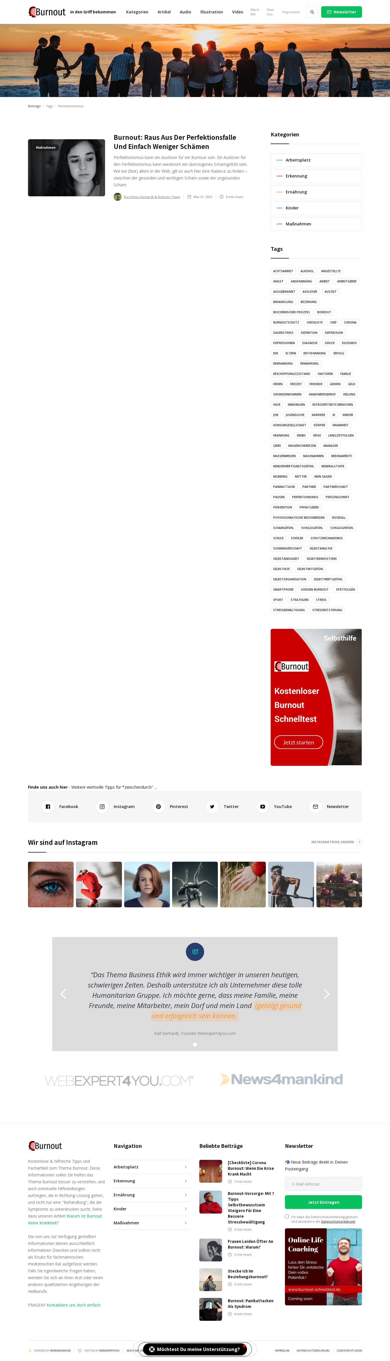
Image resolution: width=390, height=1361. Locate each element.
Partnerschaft (335, 487)
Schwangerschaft (287, 548)
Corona (350, 322)
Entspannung (314, 353)
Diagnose (309, 343)
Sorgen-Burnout (315, 589)
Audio (185, 12)
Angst (278, 281)
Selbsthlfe (281, 569)
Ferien (278, 384)
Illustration (211, 12)
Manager (330, 446)
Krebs (301, 435)
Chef (333, 322)
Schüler (297, 538)
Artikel (164, 12)
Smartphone (283, 589)
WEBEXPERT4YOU (109, 1350)
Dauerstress (283, 333)
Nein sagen (323, 476)
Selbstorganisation (289, 579)
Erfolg (338, 353)
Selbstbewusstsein (322, 559)
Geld (351, 384)
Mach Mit (255, 11)
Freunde (315, 384)
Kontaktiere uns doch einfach (73, 1305)
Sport (278, 600)
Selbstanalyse (320, 548)
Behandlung (283, 302)
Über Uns (270, 11)
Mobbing (280, 476)
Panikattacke (284, 487)
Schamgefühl (283, 528)
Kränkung (281, 435)
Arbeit (324, 281)
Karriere (318, 415)
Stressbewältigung (289, 610)
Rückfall (339, 518)
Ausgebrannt (284, 292)
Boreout (324, 312)
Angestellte (331, 271)
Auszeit (331, 292)
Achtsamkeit (283, 271)
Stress (321, 600)
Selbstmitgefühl (310, 569)
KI (334, 415)
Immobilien (296, 405)
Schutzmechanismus (327, 538)
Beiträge (34, 106)
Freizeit (296, 384)
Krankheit (341, 425)
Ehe (275, 353)
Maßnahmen (313, 456)
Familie (345, 374)
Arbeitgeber (347, 281)
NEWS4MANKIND (60, 1350)
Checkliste (315, 322)
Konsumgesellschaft (289, 425)
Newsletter (345, 12)
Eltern (291, 353)
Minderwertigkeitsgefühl (293, 466)
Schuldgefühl (312, 528)
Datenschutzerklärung (338, 1221)
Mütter (301, 476)
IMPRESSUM (282, 1350)
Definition (309, 333)
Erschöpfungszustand (291, 374)
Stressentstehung (327, 610)
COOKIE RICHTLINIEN (349, 1350)
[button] (137, 12)
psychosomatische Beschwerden (299, 518)
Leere (277, 446)
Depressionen (284, 343)
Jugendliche (295, 415)
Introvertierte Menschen (332, 405)
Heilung (349, 394)
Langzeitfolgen (341, 435)
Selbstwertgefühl (328, 579)
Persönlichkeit (337, 497)
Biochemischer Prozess (291, 312)
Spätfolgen (345, 589)
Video (237, 12)
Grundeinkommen (287, 394)
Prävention (282, 507)
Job (275, 415)
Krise (317, 435)
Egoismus (349, 343)
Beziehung (309, 302)
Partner (309, 487)
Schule (278, 538)
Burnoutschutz (286, 322)
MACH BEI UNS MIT (138, 1350)
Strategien (300, 600)
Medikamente (341, 456)
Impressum (291, 12)
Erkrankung (283, 364)
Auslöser (310, 292)
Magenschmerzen (302, 446)
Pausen (279, 497)
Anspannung (301, 281)
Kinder (348, 415)
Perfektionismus (305, 497)
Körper (319, 425)
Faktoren (325, 374)
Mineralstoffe (332, 466)
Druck (330, 343)
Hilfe (276, 405)
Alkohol (307, 271)
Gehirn (335, 384)
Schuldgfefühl (341, 528)
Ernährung (309, 364)
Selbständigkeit (286, 559)
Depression (334, 333)
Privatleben (309, 507)
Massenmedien (284, 456)
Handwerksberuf (322, 394)
